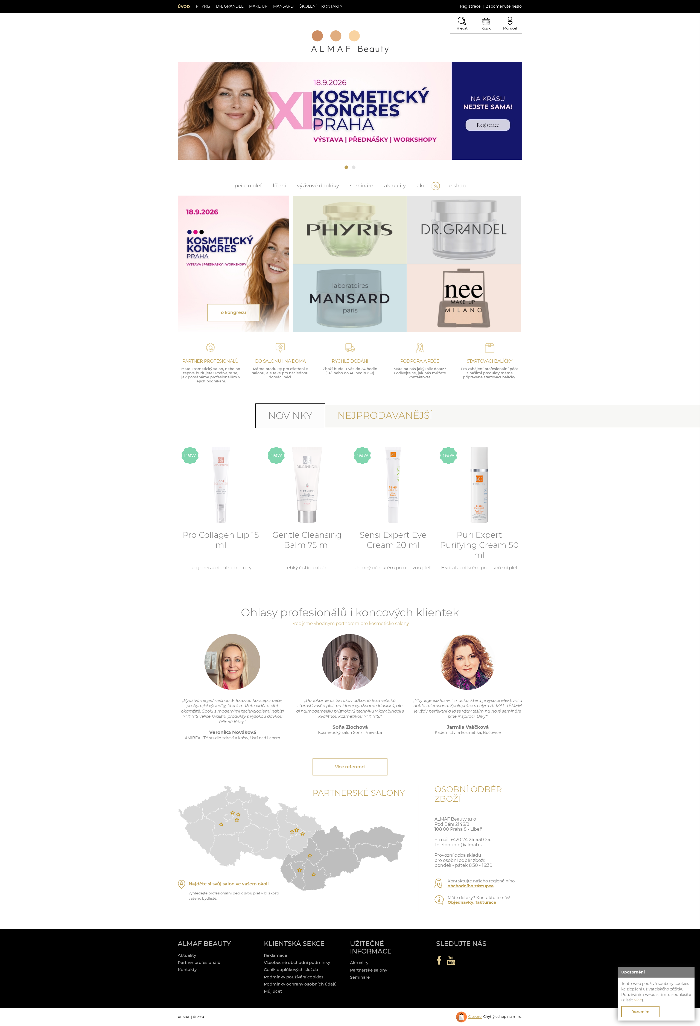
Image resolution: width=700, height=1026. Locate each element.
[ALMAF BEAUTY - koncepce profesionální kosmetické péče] (350, 42)
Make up (257, 6)
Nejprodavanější (384, 415)
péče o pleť (248, 186)
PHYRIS (202, 6)
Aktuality (395, 186)
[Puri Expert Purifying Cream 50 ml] (479, 484)
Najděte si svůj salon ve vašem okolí (229, 884)
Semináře (361, 186)
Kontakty (187, 969)
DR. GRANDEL (229, 6)
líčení (279, 186)
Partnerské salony (368, 970)
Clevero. (475, 1017)
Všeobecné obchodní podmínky (297, 962)
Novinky (290, 416)
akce (422, 186)
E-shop (457, 186)
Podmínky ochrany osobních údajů (300, 984)
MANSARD (283, 6)
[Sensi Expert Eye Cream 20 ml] (393, 484)
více (638, 1000)
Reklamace (275, 955)
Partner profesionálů (199, 962)
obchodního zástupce (471, 885)
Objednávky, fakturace (472, 902)
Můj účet (273, 991)
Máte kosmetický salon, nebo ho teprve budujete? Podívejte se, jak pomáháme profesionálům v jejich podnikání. (210, 375)
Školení (307, 6)
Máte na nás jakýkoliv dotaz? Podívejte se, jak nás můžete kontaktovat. (419, 373)
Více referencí (350, 766)
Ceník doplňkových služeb (291, 969)
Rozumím (640, 1011)
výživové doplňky (318, 186)
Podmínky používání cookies (293, 977)
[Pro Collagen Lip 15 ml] (221, 484)
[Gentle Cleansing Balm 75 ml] (307, 484)
